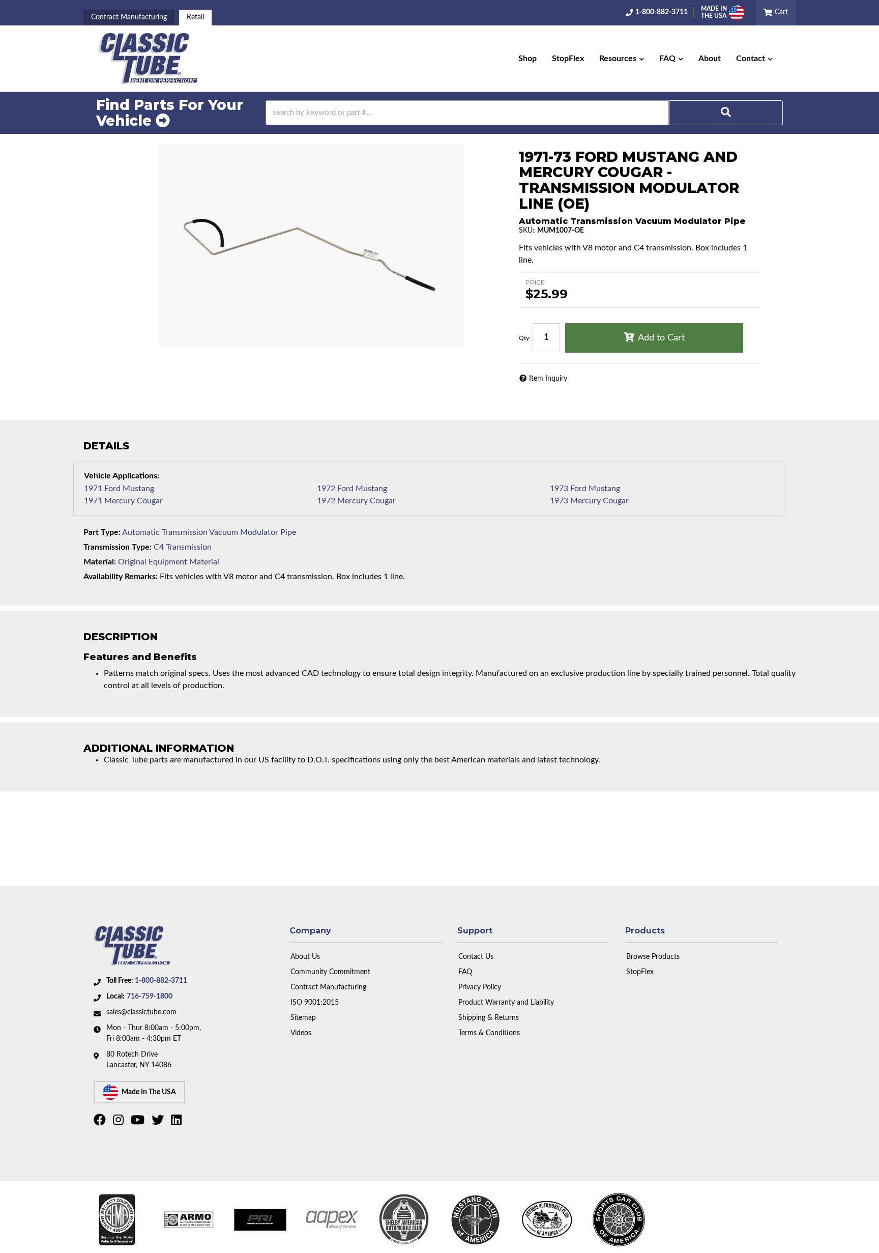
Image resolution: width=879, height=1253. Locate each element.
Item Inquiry (548, 378)
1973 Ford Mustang (585, 489)
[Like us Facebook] (101, 1122)
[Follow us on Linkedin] (177, 1122)
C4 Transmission (183, 547)
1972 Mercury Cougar (356, 501)
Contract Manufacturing (129, 17)
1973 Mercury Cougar (589, 501)
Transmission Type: (117, 547)
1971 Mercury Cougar (123, 501)
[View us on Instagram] (119, 1122)
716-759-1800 (149, 996)
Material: (99, 562)
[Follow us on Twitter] (159, 1122)
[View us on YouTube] (139, 1122)
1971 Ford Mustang (119, 489)
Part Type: (102, 532)
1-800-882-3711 (161, 980)
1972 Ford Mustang (352, 489)
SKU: (527, 230)
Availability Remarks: (120, 577)
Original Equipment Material (168, 562)
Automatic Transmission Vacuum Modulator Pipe (209, 532)
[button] (622, 58)
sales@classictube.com (141, 1012)
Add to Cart (661, 338)
